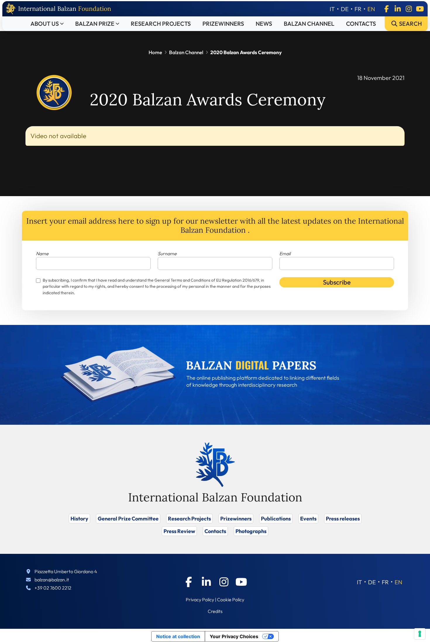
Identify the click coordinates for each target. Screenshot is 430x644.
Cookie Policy (230, 599)
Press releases (343, 518)
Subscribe (337, 282)
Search (410, 23)
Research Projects (161, 23)
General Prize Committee (128, 518)
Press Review (179, 531)
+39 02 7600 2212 (53, 588)
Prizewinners (223, 23)
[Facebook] (386, 8)
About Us (44, 23)
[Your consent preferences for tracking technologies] (419, 633)
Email (284, 253)
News (264, 23)
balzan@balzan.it (52, 580)
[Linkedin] (397, 8)
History (79, 518)
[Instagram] (408, 8)
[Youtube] (419, 8)
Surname (167, 253)
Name (42, 253)
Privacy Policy (200, 599)
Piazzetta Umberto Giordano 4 (66, 571)
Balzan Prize (94, 23)
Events (308, 518)
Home (155, 52)
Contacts (361, 23)
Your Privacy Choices (234, 636)
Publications (276, 518)
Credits (215, 611)
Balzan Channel (309, 23)
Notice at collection (178, 636)
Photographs (250, 531)
